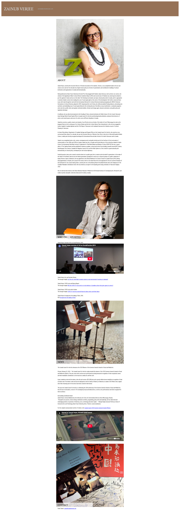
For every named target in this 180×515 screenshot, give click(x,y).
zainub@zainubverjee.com (45, 9)
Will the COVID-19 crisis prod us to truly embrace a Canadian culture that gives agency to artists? (90, 285)
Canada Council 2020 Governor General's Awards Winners (97, 408)
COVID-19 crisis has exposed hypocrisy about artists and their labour (83, 291)
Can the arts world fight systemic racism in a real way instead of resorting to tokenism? (88, 279)
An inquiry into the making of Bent (68, 297)
